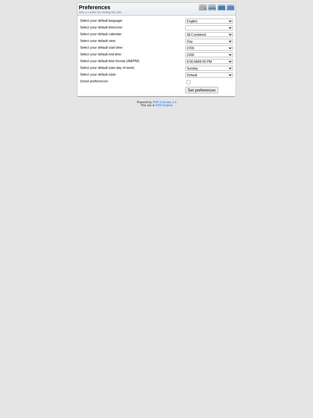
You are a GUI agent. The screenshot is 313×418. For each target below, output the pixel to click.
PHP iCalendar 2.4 (164, 102)
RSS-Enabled (164, 105)
